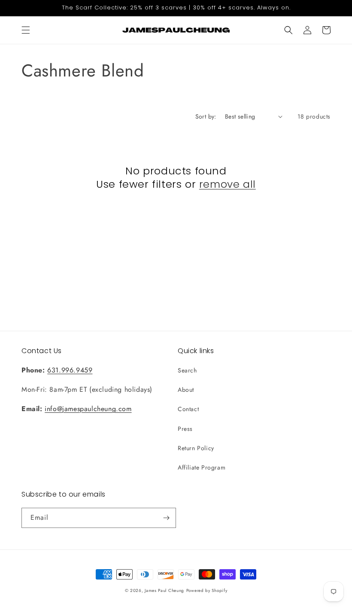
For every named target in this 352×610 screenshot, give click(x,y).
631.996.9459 (69, 370)
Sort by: (205, 116)
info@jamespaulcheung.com (88, 409)
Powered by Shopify (207, 590)
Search (187, 370)
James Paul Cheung (164, 590)
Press (185, 428)
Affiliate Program (201, 467)
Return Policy (196, 448)
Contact (188, 409)
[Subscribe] (166, 518)
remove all (227, 184)
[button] (25, 30)
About (186, 389)
